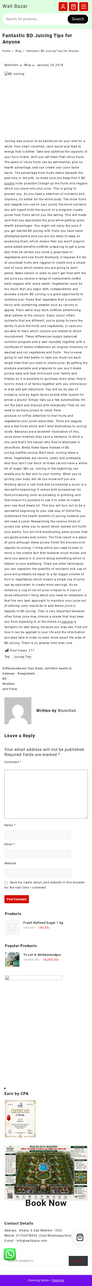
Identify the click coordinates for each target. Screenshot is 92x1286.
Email (9, 844)
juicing (9, 183)
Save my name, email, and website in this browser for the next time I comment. (44, 885)
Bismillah (11, 65)
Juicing (67, 621)
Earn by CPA (16, 1093)
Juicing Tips (22, 656)
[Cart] (73, 6)
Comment (12, 762)
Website (10, 863)
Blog (27, 65)
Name (10, 825)
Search (78, 19)
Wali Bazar (15, 6)
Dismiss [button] (58, 1280)
